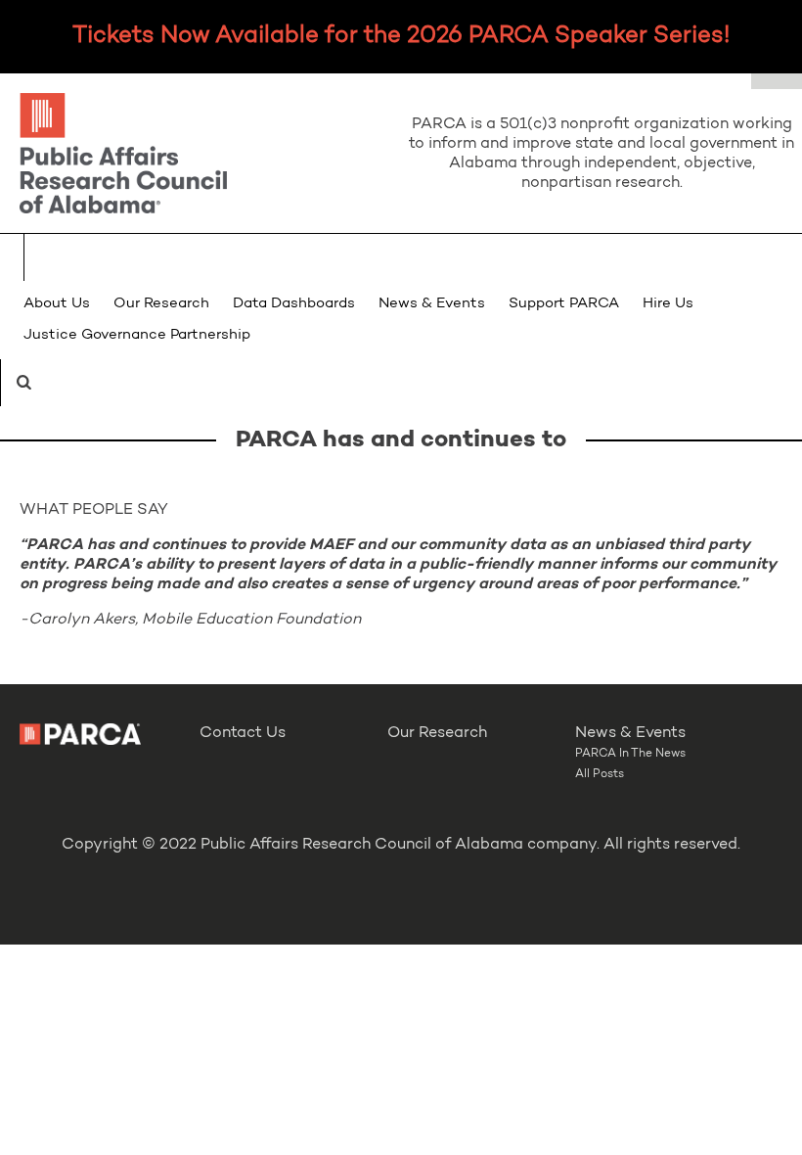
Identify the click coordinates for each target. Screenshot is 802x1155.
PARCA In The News (630, 754)
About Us (56, 304)
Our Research (161, 304)
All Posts (599, 774)
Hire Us (668, 304)
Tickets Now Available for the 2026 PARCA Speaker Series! (401, 36)
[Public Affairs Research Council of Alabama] (200, 156)
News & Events (432, 304)
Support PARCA (564, 304)
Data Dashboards (294, 304)
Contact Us (243, 733)
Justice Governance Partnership (136, 335)
